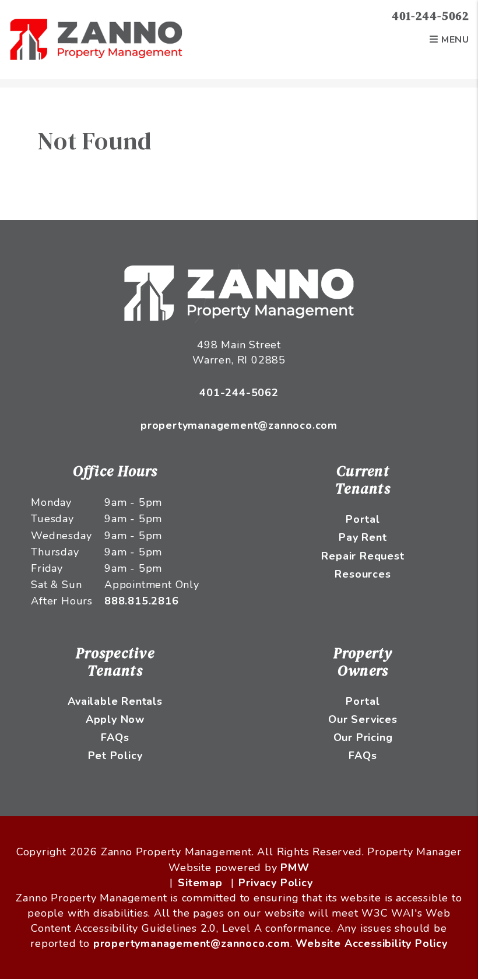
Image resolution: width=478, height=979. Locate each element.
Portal (363, 519)
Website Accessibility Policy (371, 943)
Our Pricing (363, 737)
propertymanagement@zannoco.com (239, 425)
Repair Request (362, 556)
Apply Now (115, 719)
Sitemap (200, 883)
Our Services (363, 719)
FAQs (115, 737)
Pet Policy (115, 756)
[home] (96, 38)
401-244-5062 (430, 16)
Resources (363, 574)
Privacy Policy (275, 883)
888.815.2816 (141, 601)
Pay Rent (362, 537)
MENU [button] (453, 39)
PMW (294, 868)
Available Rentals (115, 701)
